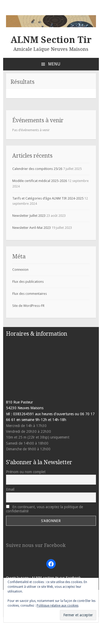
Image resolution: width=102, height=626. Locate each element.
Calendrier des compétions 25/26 (37, 169)
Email (10, 489)
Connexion (20, 270)
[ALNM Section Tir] (51, 26)
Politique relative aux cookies (57, 605)
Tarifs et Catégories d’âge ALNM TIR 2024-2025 (47, 198)
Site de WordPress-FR (28, 306)
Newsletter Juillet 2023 (29, 216)
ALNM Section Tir (51, 40)
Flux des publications (28, 282)
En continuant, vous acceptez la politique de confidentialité (44, 509)
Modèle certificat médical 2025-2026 (39, 181)
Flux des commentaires (29, 294)
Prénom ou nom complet (26, 472)
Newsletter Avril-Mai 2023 (31, 228)
